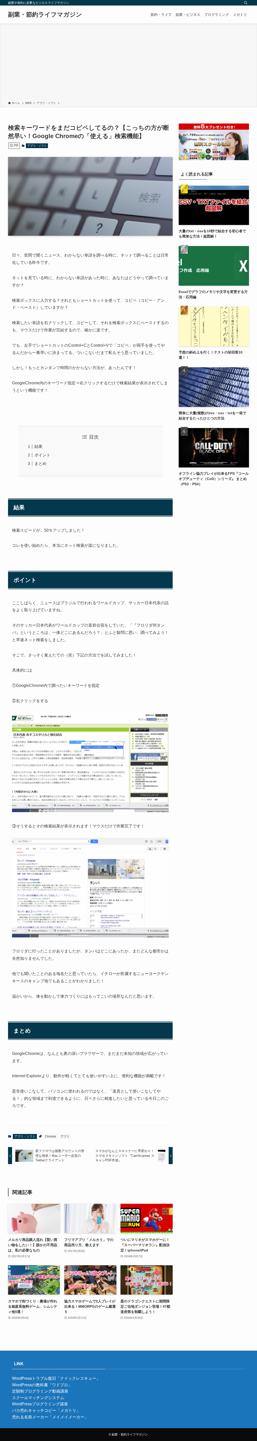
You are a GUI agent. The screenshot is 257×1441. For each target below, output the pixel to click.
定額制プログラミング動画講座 (40, 1391)
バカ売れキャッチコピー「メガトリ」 (46, 1410)
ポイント (42, 455)
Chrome (50, 1136)
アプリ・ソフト (37, 145)
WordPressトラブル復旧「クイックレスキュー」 (56, 1378)
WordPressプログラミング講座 (40, 1404)
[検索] (245, 3)
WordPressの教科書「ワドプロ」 (42, 1385)
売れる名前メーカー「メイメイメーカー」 (50, 1417)
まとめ (40, 463)
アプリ (65, 1136)
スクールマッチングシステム (38, 1398)
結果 (38, 446)
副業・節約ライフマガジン (45, 15)
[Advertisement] (128, 63)
